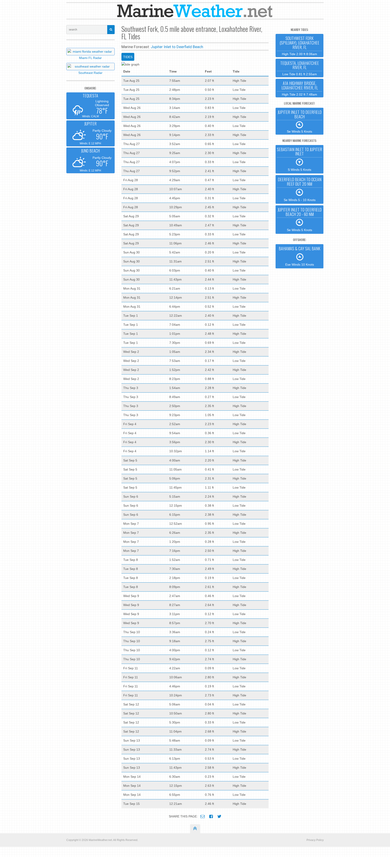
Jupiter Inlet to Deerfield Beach (177, 46)
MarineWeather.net (100, 840)
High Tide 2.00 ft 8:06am (299, 45)
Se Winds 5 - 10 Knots (299, 189)
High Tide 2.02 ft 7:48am (299, 88)
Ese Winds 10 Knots (299, 256)
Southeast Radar (90, 73)
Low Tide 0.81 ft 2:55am (299, 68)
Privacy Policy (315, 840)
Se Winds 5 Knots (300, 121)
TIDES (127, 57)
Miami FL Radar (90, 58)
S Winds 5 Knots (299, 159)
